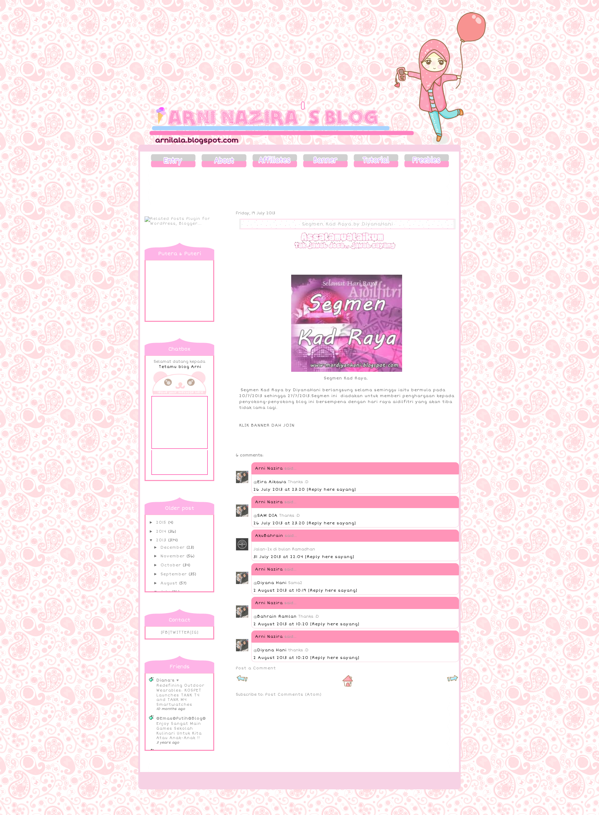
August (169, 583)
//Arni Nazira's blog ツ (200, 18)
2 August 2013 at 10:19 (280, 590)
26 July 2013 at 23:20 (280, 489)
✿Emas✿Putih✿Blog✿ (181, 718)
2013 (162, 540)
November (173, 556)
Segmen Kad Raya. (347, 378)
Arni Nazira (269, 468)
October (171, 565)
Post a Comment (256, 668)
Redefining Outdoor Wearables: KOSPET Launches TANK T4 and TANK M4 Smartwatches (180, 694)
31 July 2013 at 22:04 (279, 557)
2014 (162, 531)
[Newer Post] (242, 681)
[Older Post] (452, 681)
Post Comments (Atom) (293, 694)
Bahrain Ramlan (277, 616)
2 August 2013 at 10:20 (281, 624)
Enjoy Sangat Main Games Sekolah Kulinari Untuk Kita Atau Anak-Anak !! (179, 730)
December (173, 547)
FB (165, 632)
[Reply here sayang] (331, 489)
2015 (162, 522)
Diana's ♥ (167, 680)
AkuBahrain (269, 535)
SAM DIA (267, 515)
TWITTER (180, 632)
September (174, 574)
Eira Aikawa (271, 482)
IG (194, 632)
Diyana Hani (272, 583)
